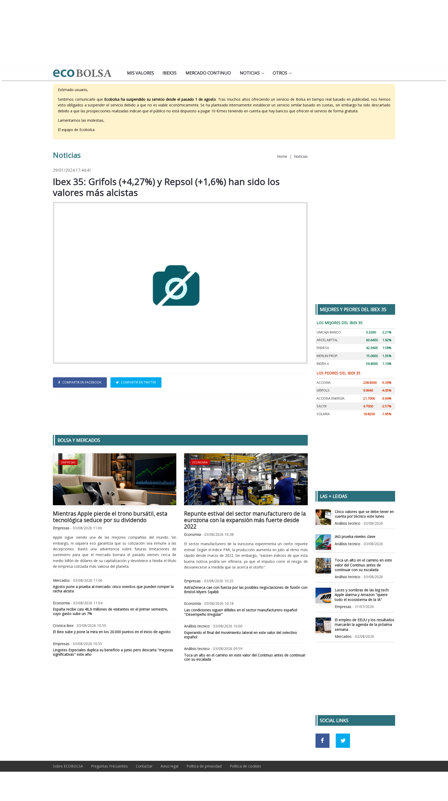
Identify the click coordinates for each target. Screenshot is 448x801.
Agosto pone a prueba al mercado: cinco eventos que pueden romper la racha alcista (113, 588)
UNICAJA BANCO (329, 332)
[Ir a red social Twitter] (343, 741)
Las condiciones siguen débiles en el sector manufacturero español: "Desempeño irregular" (241, 612)
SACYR (322, 406)
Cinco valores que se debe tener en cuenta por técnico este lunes (364, 514)
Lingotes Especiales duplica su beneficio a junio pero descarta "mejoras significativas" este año (113, 652)
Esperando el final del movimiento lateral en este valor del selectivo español (240, 634)
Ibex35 (170, 73)
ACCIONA (324, 382)
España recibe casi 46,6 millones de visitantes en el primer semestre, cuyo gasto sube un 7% (110, 611)
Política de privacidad (204, 766)
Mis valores (140, 73)
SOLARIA (323, 414)
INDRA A (323, 363)
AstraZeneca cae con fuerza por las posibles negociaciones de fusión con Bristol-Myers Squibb (245, 589)
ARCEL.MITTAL (327, 340)
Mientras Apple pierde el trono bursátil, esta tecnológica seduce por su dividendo (110, 517)
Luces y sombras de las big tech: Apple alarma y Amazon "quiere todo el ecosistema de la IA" (362, 594)
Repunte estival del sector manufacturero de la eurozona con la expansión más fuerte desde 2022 (245, 520)
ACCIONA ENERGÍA (331, 398)
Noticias (250, 73)
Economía (200, 462)
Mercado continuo (208, 73)
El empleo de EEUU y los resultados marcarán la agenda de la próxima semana (364, 624)
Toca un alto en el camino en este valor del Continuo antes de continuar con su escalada (244, 657)
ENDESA (323, 348)
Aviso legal (169, 766)
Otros (280, 73)
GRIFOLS (323, 390)
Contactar (144, 766)
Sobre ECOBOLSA (68, 766)
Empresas (68, 462)
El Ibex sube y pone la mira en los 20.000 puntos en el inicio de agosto (112, 631)
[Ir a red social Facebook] (323, 741)
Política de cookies (245, 766)
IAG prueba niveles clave (355, 536)
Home (282, 156)
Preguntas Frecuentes (109, 766)
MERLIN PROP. (327, 356)
